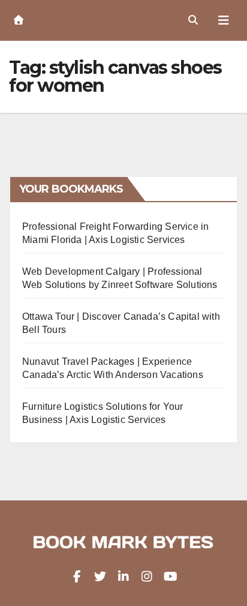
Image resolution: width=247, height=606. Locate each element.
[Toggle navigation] (223, 20)
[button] (193, 20)
